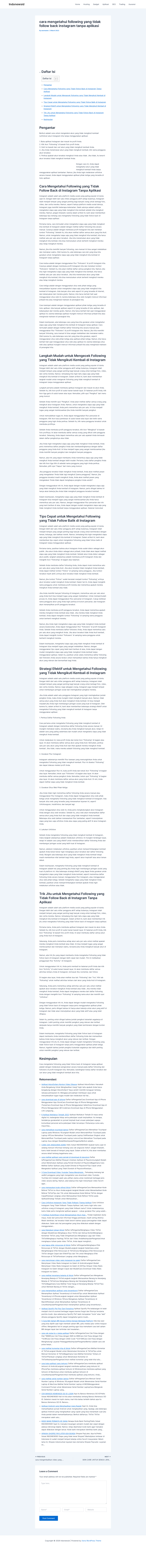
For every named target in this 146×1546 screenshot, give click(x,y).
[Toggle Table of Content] (54, 79)
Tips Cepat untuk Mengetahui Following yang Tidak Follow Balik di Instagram (75, 102)
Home (77, 4)
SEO (114, 4)
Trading (122, 4)
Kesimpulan (48, 119)
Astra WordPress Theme (91, 1541)
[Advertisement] (73, 50)
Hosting (86, 4)
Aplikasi (105, 4)
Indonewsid (16, 4)
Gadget (96, 4)
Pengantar (48, 85)
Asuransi (132, 4)
